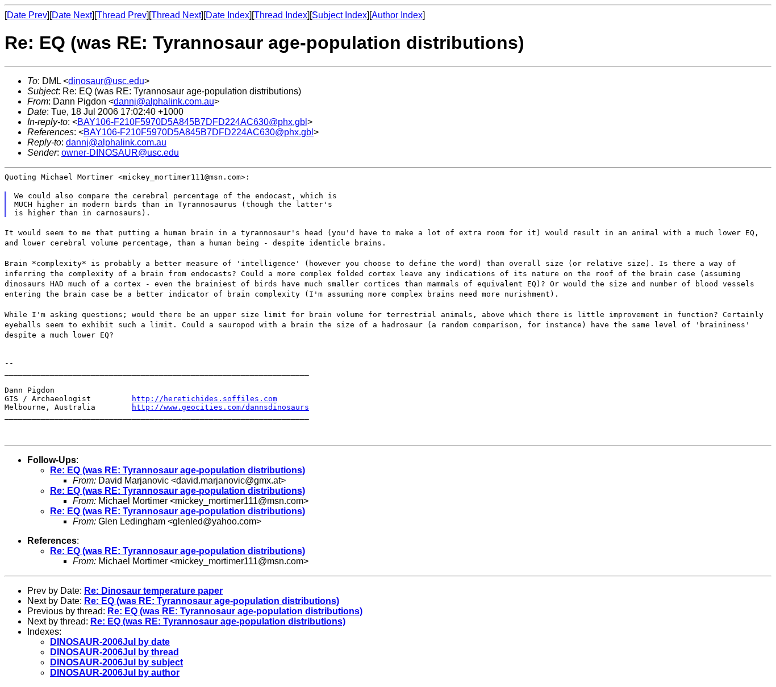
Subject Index (339, 15)
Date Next (72, 15)
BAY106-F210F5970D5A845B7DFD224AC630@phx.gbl (192, 122)
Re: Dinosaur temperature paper (153, 591)
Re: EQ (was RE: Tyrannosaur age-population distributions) (177, 470)
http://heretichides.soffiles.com (204, 398)
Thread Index (280, 15)
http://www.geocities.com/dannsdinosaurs (220, 407)
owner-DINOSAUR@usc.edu (120, 152)
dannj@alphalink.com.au (164, 101)
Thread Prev (122, 15)
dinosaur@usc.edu (106, 81)
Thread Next (176, 15)
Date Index (227, 15)
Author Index (397, 15)
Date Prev (27, 15)
